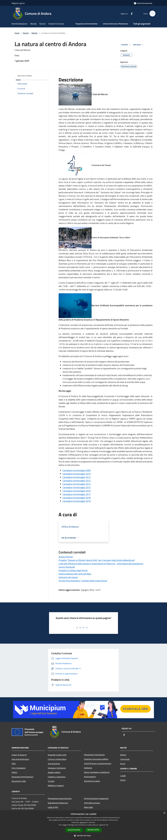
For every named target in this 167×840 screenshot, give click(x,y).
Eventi (123, 780)
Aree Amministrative (20, 759)
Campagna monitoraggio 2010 (76, 473)
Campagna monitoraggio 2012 (76, 477)
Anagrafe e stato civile (57, 754)
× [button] (164, 813)
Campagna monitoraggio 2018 (76, 497)
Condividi (124, 44)
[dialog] (83, 825)
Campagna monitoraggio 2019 (76, 501)
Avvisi (122, 763)
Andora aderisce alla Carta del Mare (75, 573)
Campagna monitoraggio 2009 (76, 470)
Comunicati (125, 759)
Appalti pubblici (54, 772)
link (107, 825)
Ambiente (88, 767)
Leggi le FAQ (53, 807)
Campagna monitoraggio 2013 (76, 480)
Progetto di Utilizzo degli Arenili (73, 570)
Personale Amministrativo (22, 776)
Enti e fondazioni (19, 767)
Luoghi (123, 775)
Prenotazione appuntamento (60, 798)
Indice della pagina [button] (24, 76)
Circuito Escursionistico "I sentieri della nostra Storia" (83, 580)
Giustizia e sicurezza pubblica (96, 759)
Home (17, 33)
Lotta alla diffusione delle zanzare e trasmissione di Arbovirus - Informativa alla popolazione (101, 563)
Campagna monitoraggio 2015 (76, 487)
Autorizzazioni (90, 776)
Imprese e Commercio (57, 767)
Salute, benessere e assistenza (96, 772)
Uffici (14, 763)
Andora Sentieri (66, 556)
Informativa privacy (92, 802)
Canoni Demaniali (67, 567)
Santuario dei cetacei (68, 577)
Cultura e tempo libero (57, 759)
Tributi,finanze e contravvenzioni (97, 763)
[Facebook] (130, 13)
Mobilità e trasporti (56, 785)
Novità (25, 33)
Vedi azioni (137, 44)
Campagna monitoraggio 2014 (76, 484)
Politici (14, 772)
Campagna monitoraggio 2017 (76, 494)
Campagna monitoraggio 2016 (76, 490)
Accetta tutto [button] (74, 830)
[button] (83, 835)
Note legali (88, 807)
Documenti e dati (19, 781)
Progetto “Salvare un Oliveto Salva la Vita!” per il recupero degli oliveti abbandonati (97, 560)
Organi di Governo (19, 754)
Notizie (34, 33)
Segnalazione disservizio (58, 802)
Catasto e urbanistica (56, 776)
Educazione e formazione (94, 754)
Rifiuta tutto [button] (93, 830)
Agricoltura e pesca (92, 781)
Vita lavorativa (54, 763)
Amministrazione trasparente (96, 798)
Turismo (51, 781)
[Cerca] (152, 13)
